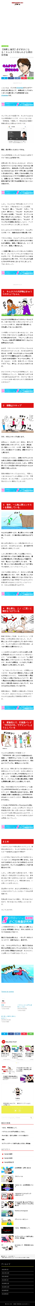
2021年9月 (5, 1276)
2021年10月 (5, 1273)
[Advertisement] (17, 24)
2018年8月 (5, 1294)
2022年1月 (5, 1269)
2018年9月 (5, 1290)
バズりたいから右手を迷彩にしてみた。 (14, 1131)
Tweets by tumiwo (7, 991)
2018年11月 (5, 1283)
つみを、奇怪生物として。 (10, 1127)
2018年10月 (5, 1287)
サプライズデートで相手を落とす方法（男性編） (16, 1143)
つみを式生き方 (9, 1162)
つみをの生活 (8, 1158)
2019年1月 (5, 1280)
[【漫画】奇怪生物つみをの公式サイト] (17, 4)
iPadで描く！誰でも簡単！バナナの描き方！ (15, 1135)
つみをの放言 (5, 46)
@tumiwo (19, 88)
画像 (2, 1005)
